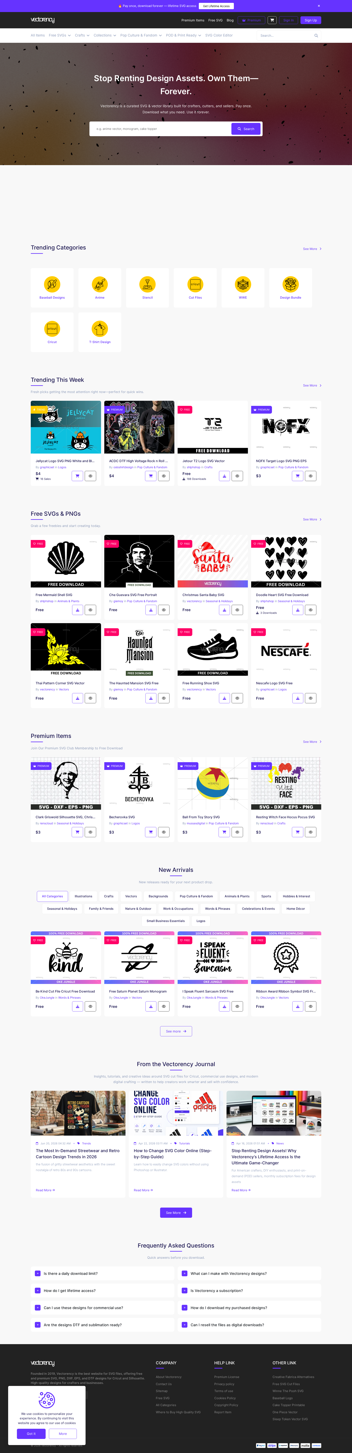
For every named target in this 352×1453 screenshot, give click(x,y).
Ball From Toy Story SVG (201, 817)
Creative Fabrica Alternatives (293, 1377)
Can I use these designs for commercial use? (83, 1308)
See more (174, 1031)
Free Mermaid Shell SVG (54, 595)
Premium (253, 20)
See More (310, 249)
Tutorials (184, 1143)
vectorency (194, 601)
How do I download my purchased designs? (229, 1308)
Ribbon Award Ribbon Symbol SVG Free (286, 991)
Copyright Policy (226, 1405)
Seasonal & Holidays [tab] (62, 909)
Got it (31, 1434)
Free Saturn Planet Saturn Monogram (138, 991)
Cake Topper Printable (289, 1405)
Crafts (208, 467)
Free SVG (162, 1398)
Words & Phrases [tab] (217, 909)
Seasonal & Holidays (219, 601)
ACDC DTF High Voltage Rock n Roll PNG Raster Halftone (139, 461)
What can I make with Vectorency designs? (229, 1273)
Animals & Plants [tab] (237, 896)
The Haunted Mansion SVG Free (133, 683)
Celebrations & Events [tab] (258, 909)
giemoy (118, 601)
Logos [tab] (201, 921)
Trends (86, 1143)
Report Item (222, 1412)
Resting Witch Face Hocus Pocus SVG (285, 817)
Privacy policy (224, 1384)
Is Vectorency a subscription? (217, 1290)
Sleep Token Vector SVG (290, 1419)
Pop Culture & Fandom (152, 467)
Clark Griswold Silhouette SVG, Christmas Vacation (66, 817)
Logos (62, 467)
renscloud (46, 823)
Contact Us (164, 1384)
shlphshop (193, 467)
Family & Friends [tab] (101, 909)
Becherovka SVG (122, 817)
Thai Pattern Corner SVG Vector (60, 683)
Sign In (288, 20)
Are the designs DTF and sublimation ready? (83, 1325)
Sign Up (311, 20)
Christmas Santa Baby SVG (203, 595)
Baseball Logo (283, 1398)
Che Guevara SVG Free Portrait (133, 595)
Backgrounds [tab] (158, 896)
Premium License (226, 1377)
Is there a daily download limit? (71, 1273)
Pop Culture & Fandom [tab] (196, 896)
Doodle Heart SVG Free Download (282, 595)
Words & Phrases (69, 997)
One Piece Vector (285, 1412)
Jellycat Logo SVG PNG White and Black (66, 461)
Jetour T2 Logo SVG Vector (204, 461)
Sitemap (162, 1391)
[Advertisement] (176, 203)
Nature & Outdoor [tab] (138, 909)
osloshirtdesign (123, 467)
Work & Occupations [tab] (178, 909)
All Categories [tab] (52, 896)
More (63, 1434)
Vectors (64, 689)
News (280, 1143)
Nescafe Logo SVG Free (274, 683)
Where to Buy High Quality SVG (178, 1412)
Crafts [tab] (108, 896)
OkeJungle (47, 997)
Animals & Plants (68, 601)
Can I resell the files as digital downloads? (227, 1325)
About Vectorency (169, 1377)
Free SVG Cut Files (286, 1384)
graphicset (47, 467)
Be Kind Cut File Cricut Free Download (65, 991)
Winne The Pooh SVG (288, 1391)
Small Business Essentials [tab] (166, 921)
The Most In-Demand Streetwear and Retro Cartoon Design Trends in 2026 (78, 1153)
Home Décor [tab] (296, 909)
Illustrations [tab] (83, 896)
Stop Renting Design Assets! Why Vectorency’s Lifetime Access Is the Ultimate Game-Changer (266, 1156)
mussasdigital (196, 823)
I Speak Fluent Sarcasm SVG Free (208, 991)
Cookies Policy (225, 1398)
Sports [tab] (266, 896)
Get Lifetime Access (216, 6)
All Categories (166, 1405)
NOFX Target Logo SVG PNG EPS (281, 461)
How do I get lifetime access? (70, 1290)
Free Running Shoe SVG (201, 683)
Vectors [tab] (131, 896)
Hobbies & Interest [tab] (296, 896)
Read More (44, 1190)
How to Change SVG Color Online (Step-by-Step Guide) (173, 1153)
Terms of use (223, 1391)
